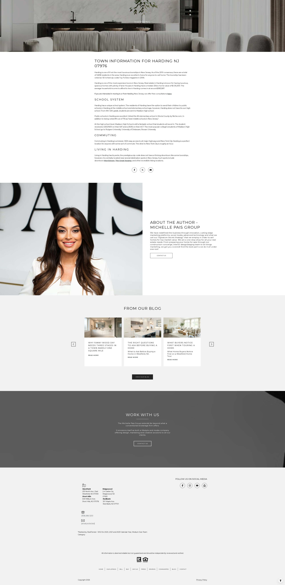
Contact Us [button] (161, 255)
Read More (93, 355)
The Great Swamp (123, 161)
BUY (127, 569)
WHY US (135, 569)
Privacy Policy (201, 580)
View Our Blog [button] (142, 377)
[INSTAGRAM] (189, 485)
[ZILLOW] (204, 485)
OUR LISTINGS (111, 569)
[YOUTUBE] (197, 485)
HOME (101, 569)
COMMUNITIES (164, 569)
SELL (121, 569)
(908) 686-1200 (87, 516)
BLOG (174, 569)
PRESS (143, 569)
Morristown (109, 161)
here (169, 94)
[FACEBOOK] (182, 485)
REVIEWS (152, 569)
